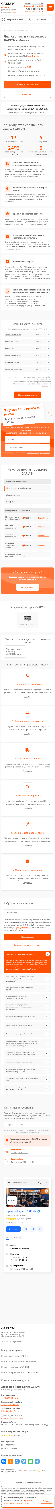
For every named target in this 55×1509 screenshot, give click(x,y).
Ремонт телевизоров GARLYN (15, 1366)
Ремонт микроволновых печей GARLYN (20, 1372)
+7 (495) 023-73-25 (34, 3)
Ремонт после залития (13, 355)
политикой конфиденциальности (38, 453)
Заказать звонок (27, 587)
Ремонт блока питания (13, 335)
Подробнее (27, 697)
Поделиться (3, 1461)
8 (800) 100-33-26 (10, 1404)
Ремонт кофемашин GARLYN (14, 1356)
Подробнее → (43, 518)
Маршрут (15, 1229)
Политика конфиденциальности (27, 1482)
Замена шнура (10, 348)
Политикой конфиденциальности (27, 1132)
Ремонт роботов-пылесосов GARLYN (18, 1361)
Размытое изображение (10, 527)
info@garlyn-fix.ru (10, 1411)
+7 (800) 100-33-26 (34, 9)
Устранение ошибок (12, 362)
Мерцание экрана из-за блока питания (13, 518)
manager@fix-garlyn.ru (12, 1418)
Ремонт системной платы (14, 369)
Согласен (46, 1501)
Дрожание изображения (10, 535)
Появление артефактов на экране (10, 545)
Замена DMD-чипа (11, 342)
